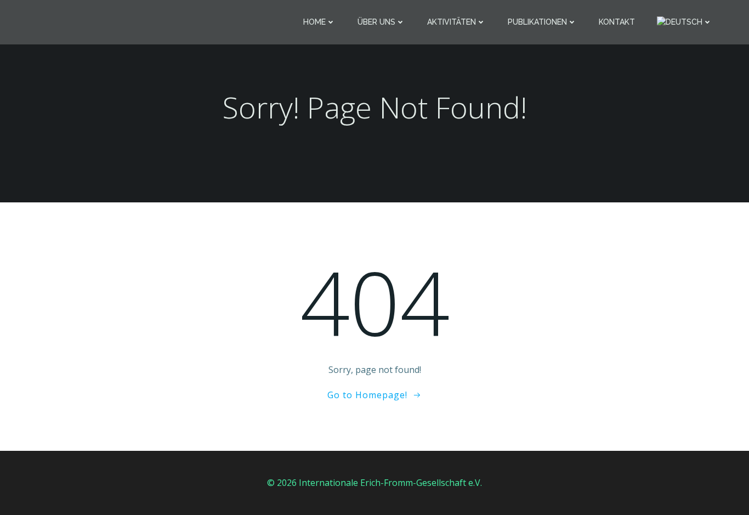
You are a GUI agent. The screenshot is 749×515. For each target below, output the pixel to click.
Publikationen (537, 22)
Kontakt (617, 22)
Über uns (376, 22)
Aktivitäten (451, 22)
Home (314, 22)
